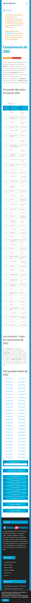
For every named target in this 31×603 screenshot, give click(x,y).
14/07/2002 (21, 420)
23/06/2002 (9, 416)
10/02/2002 (21, 385)
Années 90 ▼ (15, 487)
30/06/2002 (21, 416)
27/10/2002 (9, 445)
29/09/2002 (9, 438)
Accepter (5, 600)
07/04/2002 (21, 398)
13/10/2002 (9, 442)
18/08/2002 (9, 429)
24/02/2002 (21, 388)
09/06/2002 (9, 413)
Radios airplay (8, 565)
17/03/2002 (9, 394)
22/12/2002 (9, 457)
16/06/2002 (21, 413)
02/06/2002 (21, 410)
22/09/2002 (21, 435)
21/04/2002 (21, 401)
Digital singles (8, 567)
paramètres (25, 597)
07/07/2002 (9, 420)
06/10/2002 (21, 438)
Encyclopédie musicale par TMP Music (15, 586)
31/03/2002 (9, 398)
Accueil (4, 58)
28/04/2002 (9, 404)
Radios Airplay (15, 504)
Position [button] (5, 108)
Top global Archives (15, 471)
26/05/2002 (9, 410)
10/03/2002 (21, 391)
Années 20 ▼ (15, 498)
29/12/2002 (21, 457)
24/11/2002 (9, 451)
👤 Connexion (7, 10)
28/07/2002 (21, 423)
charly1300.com (9, 33)
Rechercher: (11, 103)
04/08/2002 (9, 426)
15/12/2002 (21, 454)
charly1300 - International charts (13, 589)
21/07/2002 (9, 423)
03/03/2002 (9, 391)
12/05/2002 (9, 407)
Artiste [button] (11, 108)
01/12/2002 (21, 451)
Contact (6, 575)
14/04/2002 (9, 401)
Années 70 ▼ (15, 480)
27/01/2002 (21, 382)
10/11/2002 (9, 448)
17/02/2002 (9, 388)
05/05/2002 (21, 404)
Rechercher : (15, 462)
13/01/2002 (21, 379)
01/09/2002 (9, 432)
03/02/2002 (9, 385)
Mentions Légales (9, 570)
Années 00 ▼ (15, 491)
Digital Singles (15, 511)
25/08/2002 (21, 429)
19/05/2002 (21, 407)
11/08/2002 (21, 426)
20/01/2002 (9, 382)
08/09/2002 (21, 432)
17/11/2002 (21, 448)
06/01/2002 (9, 379)
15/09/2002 (9, 435)
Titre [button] (22, 108)
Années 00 (9, 58)
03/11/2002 (21, 445)
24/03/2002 (21, 394)
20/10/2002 (21, 442)
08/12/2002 (9, 454)
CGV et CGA (7, 573)
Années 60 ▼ (15, 476)
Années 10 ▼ (15, 494)
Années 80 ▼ (15, 484)
